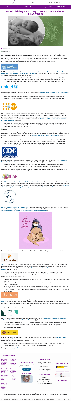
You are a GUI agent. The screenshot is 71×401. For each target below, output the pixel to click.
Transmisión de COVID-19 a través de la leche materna (45, 135)
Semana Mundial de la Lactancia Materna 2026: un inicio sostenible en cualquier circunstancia (13, 374)
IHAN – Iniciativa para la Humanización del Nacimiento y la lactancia (20, 182)
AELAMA (3, 264)
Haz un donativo (26, 373)
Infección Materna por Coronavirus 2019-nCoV (14, 305)
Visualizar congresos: (62, 371)
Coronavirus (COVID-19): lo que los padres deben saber (53, 92)
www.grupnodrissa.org (16, 348)
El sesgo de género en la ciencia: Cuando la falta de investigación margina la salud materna (4, 374)
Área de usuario (62, 380)
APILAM (3, 300)
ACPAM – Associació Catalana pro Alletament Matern (15, 207)
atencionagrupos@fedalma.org (45, 383)
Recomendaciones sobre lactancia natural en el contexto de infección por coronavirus (24, 210)
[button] (33, 3)
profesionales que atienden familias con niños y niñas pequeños (37, 187)
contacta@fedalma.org (44, 379)
